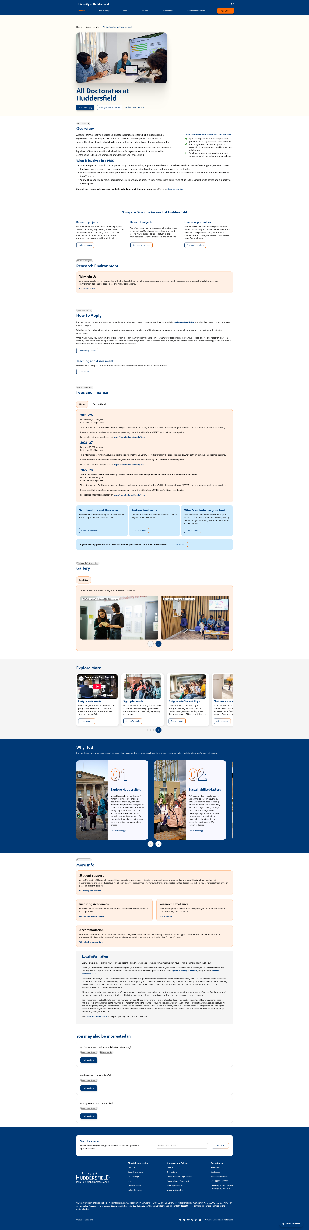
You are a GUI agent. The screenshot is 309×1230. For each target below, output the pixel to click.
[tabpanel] (154, 455)
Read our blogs (177, 721)
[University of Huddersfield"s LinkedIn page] (200, 1219)
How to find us (217, 1167)
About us (132, 1167)
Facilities (144, 10)
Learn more (86, 721)
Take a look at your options (91, 942)
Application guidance (87, 350)
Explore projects (85, 245)
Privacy (169, 1167)
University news (134, 1185)
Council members (135, 1172)
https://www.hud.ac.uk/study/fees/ (129, 437)
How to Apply (103, 10)
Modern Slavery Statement (177, 1181)
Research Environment (195, 10)
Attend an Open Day (175, 1190)
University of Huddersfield (93, 4)
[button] (158, 644)
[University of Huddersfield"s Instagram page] (192, 1219)
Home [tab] (82, 404)
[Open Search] (232, 4)
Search (220, 1145)
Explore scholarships (89, 530)
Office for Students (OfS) (96, 1016)
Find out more (140, 530)
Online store (171, 1172)
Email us (178, 544)
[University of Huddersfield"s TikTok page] (196, 1219)
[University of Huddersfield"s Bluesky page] (180, 1219)
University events (135, 1190)
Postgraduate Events (109, 107)
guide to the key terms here (185, 970)
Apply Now (225, 11)
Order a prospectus (174, 1185)
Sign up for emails (133, 721)
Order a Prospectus (134, 107)
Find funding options (195, 245)
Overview (81, 10)
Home (79, 26)
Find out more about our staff (92, 916)
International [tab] (99, 404)
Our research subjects (141, 245)
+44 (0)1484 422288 (219, 1181)
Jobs (129, 1181)
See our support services (90, 890)
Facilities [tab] (83, 580)
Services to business (219, 1176)
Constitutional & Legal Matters (179, 1176)
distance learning (175, 189)
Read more (85, 371)
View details (89, 1060)
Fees (125, 10)
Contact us (215, 1172)
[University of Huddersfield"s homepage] (92, 1177)
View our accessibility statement (219, 1219)
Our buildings (133, 1176)
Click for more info (87, 288)
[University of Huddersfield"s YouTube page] (188, 1219)
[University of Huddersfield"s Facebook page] (184, 1219)
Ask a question (222, 721)
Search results (92, 26)
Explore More (167, 10)
